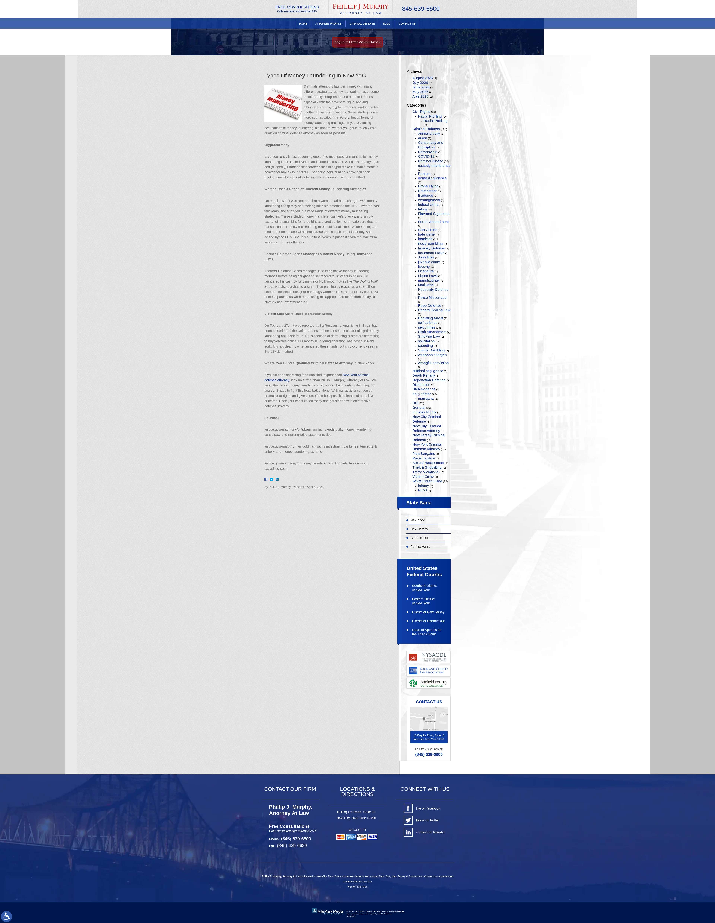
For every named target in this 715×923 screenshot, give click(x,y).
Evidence (425, 195)
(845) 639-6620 (291, 845)
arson (422, 138)
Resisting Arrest (430, 318)
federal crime (428, 205)
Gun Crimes (427, 230)
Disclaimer (351, 916)
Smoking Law (429, 336)
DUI (415, 403)
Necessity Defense (433, 289)
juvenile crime (429, 262)
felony (423, 209)
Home (303, 23)
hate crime (426, 234)
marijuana (426, 398)
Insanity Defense (431, 248)
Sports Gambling (431, 350)
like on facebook (428, 808)
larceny (424, 267)
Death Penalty (423, 375)
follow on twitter (427, 820)
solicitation (426, 341)
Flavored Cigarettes (433, 214)
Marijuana (426, 285)
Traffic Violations (425, 472)
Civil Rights (421, 112)
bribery (423, 486)
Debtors (424, 174)
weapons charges (432, 355)
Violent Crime (423, 476)
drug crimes (421, 394)
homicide (425, 239)
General (418, 408)
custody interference (434, 166)
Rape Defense (429, 305)
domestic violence (432, 178)
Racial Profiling (430, 116)
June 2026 (421, 87)
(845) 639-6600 (429, 754)
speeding (425, 346)
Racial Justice (423, 458)
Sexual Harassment (428, 463)
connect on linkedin (430, 832)
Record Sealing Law (434, 310)
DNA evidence (424, 389)
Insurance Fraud (431, 253)
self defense (428, 323)
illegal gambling (430, 243)
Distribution (421, 385)
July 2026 (420, 83)
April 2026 (420, 96)
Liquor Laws (428, 276)
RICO (422, 490)
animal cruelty (429, 133)
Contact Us (407, 23)
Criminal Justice (430, 161)
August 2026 (422, 78)
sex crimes (426, 327)
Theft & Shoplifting (427, 467)
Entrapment (427, 191)
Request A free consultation (357, 42)
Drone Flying (428, 186)
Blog (386, 23)
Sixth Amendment (432, 332)
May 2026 (420, 92)
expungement (429, 200)
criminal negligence (427, 371)
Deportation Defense (429, 380)
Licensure (426, 271)
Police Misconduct (432, 297)
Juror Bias (426, 257)
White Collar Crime (427, 481)
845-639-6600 (421, 9)
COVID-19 (426, 156)
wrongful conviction (433, 363)
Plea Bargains (423, 454)
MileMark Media (384, 914)
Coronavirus (428, 152)
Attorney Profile (328, 23)
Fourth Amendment (433, 222)
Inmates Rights (424, 412)
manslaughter (429, 280)
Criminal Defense (362, 23)
